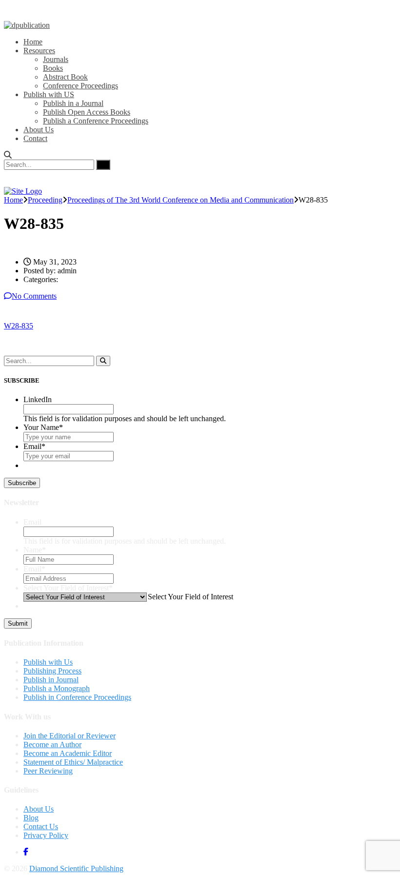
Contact (35, 138)
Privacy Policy (45, 835)
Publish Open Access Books (86, 112)
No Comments (34, 296)
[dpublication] (27, 25)
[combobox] (190, 596)
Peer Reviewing (48, 771)
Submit (18, 623)
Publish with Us (48, 662)
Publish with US (48, 94)
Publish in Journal (51, 679)
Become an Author (52, 744)
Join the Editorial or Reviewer (69, 736)
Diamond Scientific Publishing (76, 868)
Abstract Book (65, 77)
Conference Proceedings (80, 86)
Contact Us (40, 826)
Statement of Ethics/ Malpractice (73, 762)
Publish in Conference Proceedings (77, 697)
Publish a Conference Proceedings (95, 121)
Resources (39, 50)
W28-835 (18, 326)
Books (53, 68)
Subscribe (22, 483)
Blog (31, 818)
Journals (55, 59)
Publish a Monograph (56, 688)
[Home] (23, 191)
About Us (38, 129)
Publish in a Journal (73, 103)
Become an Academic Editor (67, 753)
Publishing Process (52, 671)
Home (32, 42)
